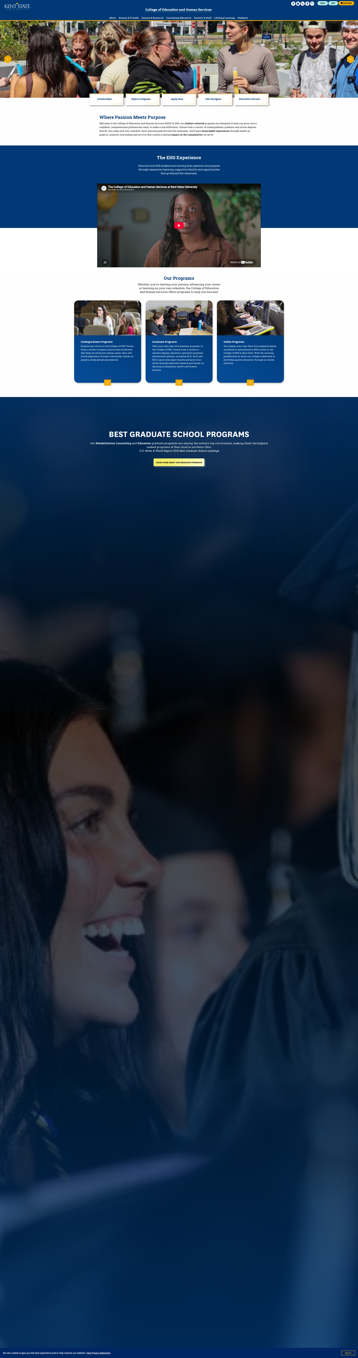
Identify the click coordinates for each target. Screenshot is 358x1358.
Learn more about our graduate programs (179, 462)
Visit (333, 3)
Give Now (347, 3)
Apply (322, 3)
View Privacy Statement (98, 1353)
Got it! (348, 1353)
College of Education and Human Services (178, 9)
